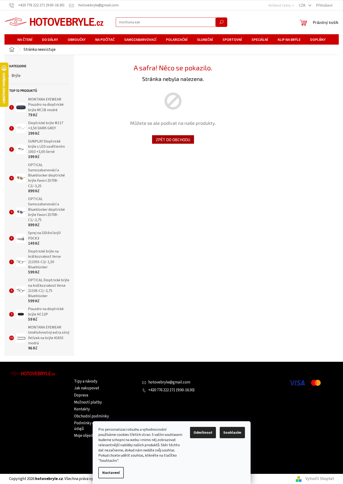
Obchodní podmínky (91, 416)
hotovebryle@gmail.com (169, 382)
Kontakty (82, 409)
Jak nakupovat (86, 388)
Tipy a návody (85, 381)
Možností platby (88, 402)
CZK (302, 5)
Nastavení (111, 472)
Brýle (16, 76)
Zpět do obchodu (173, 139)
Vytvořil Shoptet (320, 479)
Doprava (81, 395)
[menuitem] (25, 39)
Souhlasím (232, 432)
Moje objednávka (88, 435)
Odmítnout (203, 432)
